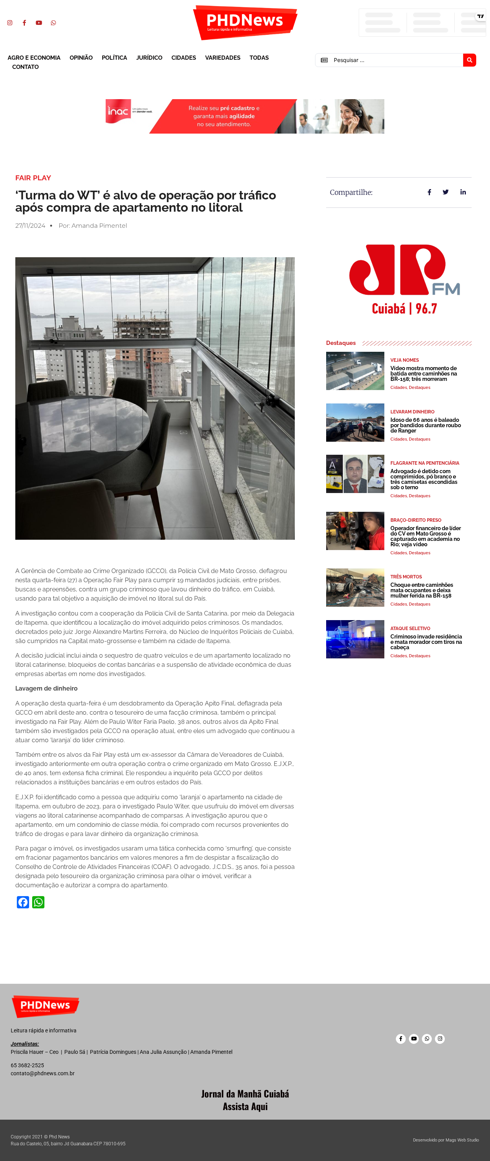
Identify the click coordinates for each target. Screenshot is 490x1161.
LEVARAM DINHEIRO (412, 412)
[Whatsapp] (53, 22)
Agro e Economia (34, 57)
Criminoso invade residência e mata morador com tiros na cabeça (426, 642)
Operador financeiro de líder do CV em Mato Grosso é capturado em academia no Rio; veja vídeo (425, 536)
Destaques (419, 387)
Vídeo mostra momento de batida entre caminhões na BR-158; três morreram (423, 373)
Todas (259, 57)
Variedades (222, 57)
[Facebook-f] (24, 22)
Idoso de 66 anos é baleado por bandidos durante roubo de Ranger (425, 425)
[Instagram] (9, 22)
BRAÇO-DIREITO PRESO (415, 520)
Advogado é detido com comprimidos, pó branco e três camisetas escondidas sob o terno (423, 479)
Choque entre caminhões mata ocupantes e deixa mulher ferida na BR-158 (421, 590)
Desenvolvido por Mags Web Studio (446, 1140)
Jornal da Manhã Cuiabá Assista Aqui (245, 1099)
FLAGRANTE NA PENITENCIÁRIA (424, 463)
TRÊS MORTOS (406, 577)
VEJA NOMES (404, 360)
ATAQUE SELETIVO (410, 628)
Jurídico (149, 57)
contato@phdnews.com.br (43, 1073)
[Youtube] (38, 22)
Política (114, 57)
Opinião (81, 57)
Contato (25, 67)
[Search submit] (469, 60)
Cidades (184, 57)
